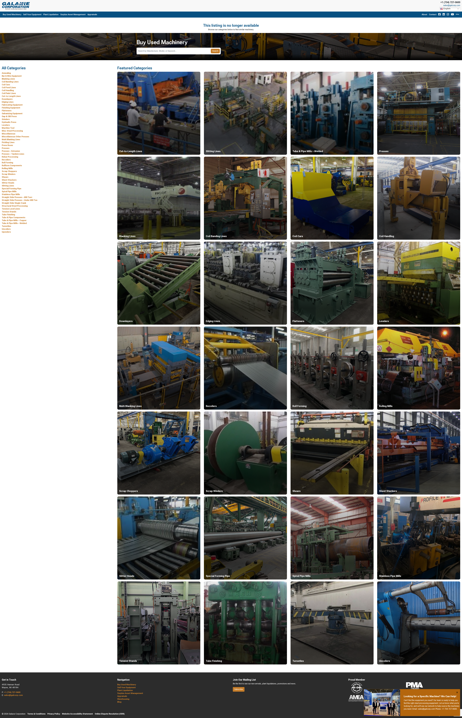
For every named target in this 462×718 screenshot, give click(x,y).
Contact (432, 14)
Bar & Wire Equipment (12, 76)
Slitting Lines (8, 186)
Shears (5, 177)
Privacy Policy (53, 714)
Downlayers (7, 99)
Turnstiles (6, 226)
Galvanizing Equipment (12, 113)
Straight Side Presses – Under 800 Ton (19, 200)
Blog (119, 702)
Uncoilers (6, 229)
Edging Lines (7, 102)
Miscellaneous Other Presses (15, 136)
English (446, 9)
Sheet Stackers (9, 180)
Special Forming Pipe (11, 188)
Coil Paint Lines (9, 93)
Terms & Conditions (36, 714)
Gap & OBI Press (9, 116)
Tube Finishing (8, 214)
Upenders (6, 232)
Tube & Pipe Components (13, 217)
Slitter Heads (8, 183)
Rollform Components (12, 165)
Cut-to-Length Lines (11, 96)
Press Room (7, 145)
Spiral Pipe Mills (9, 191)
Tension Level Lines (11, 209)
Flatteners (6, 110)
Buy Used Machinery (12, 14)
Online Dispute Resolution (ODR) (110, 714)
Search (215, 51)
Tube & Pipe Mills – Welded (14, 223)
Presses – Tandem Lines (13, 154)
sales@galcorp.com (451, 5)
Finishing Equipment (11, 108)
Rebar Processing (10, 157)
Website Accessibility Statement (77, 714)
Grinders (6, 119)
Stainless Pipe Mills (11, 194)
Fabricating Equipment (12, 105)
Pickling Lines (8, 142)
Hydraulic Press (9, 122)
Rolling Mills (7, 168)
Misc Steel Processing (12, 131)
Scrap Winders (8, 174)
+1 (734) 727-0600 (450, 2)
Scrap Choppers (9, 171)
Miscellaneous (8, 134)
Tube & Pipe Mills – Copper (14, 220)
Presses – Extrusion (11, 151)
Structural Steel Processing (15, 206)
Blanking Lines (8, 79)
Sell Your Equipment (32, 14)
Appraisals (92, 14)
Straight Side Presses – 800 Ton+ (17, 197)
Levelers (6, 125)
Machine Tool (8, 128)
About (424, 14)
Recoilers (6, 160)
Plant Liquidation (50, 14)
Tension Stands (9, 212)
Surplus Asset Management (73, 14)
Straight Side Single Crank (14, 203)
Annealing (6, 73)
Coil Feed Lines (9, 87)
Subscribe (238, 689)
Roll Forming (7, 162)
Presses (5, 148)
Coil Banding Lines (10, 82)
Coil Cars (6, 85)
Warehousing (123, 699)
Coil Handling (8, 90)
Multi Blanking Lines (11, 139)
